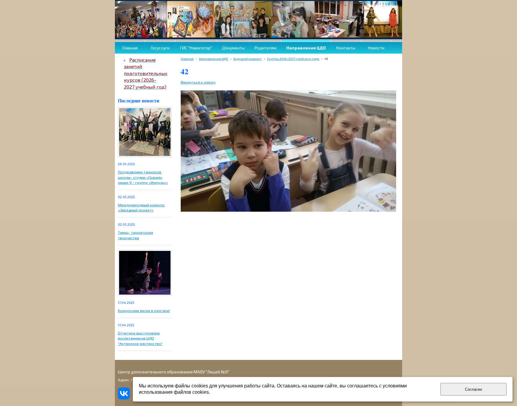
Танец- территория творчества (135, 235)
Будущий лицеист (247, 58)
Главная (187, 58)
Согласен (473, 389)
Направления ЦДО (213, 58)
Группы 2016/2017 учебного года (293, 58)
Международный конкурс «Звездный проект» (141, 207)
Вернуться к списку (198, 82)
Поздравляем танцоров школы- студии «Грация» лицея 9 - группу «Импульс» (143, 177)
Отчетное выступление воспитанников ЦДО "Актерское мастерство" (140, 338)
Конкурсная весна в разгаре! (144, 310)
